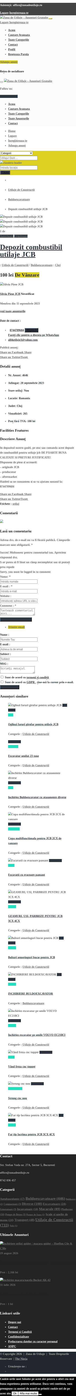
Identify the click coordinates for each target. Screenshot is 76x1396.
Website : (5, 596)
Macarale (49, 1209)
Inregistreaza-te (18, 12)
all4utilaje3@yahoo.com (23, 339)
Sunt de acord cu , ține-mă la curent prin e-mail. (39, 682)
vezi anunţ (14, 741)
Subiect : (5, 654)
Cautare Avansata (19, 34)
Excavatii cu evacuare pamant (26, 874)
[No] (40, 1394)
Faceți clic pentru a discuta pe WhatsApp (33, 335)
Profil (11, 49)
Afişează (31, 330)
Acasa (11, 30)
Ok (15, 1393)
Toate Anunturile (18, 118)
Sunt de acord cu (27, 677)
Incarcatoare (27, 1209)
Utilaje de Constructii (21, 189)
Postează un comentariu (16, 619)
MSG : (4, 663)
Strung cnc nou (17, 1098)
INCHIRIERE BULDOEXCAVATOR (30, 993)
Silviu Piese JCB (10, 293)
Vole (13, 1226)
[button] (7, 236)
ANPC (12, 1346)
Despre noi (14, 1322)
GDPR (31, 682)
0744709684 (17, 330)
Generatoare (8, 1209)
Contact (13, 44)
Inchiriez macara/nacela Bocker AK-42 (23, 1294)
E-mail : (6, 586)
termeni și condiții (38, 677)
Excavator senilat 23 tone (23, 756)
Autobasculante (12, 1198)
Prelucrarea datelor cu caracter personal (33, 1341)
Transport (24, 1220)
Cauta (5, 172)
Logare (4, 12)
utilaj (16, 503)
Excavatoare (54, 1203)
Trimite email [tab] (16, 627)
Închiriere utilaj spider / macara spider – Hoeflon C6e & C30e (38, 1262)
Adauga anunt (9, 61)
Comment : (8, 605)
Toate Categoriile (18, 39)
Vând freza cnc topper (21, 1066)
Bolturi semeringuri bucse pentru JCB (31, 957)
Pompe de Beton (15, 1214)
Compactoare (12, 1204)
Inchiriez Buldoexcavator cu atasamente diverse (37, 797)
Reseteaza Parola (18, 54)
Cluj (58, 265)
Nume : (4, 634)
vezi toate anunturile (12, 311)
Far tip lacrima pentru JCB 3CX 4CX (31, 1134)
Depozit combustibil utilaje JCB (31, 250)
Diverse (32, 1204)
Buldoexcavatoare (19, 199)
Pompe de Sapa (35, 1215)
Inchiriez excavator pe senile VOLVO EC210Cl (36, 1034)
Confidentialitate (18, 1336)
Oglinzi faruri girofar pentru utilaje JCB (33, 724)
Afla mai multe (28, 1393)
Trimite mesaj (10, 687)
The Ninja (21, 1358)
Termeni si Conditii (20, 1331)
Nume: (5, 576)
